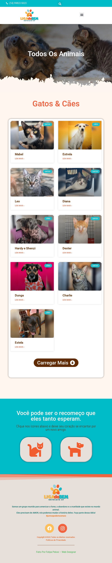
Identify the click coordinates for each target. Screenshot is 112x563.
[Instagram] (62, 528)
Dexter (67, 248)
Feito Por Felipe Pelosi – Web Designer (56, 552)
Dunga (19, 295)
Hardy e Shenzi (25, 248)
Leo (17, 201)
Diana (66, 201)
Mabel (19, 154)
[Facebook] (49, 528)
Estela (19, 342)
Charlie (67, 295)
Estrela (67, 154)
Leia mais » (19, 159)
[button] (59, 3)
